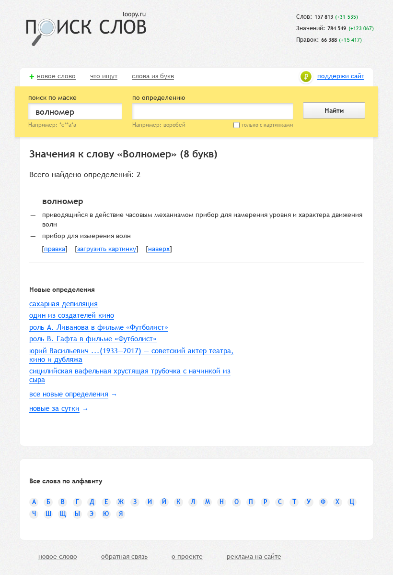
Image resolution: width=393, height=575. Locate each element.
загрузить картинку (106, 249)
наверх (159, 249)
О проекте (187, 556)
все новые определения (68, 394)
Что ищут (103, 76)
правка (54, 249)
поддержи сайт (340, 76)
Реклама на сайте (254, 556)
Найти (334, 110)
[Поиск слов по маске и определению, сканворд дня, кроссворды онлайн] (86, 29)
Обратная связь (124, 556)
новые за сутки (54, 408)
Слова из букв (153, 76)
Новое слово (56, 76)
